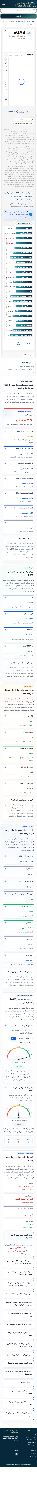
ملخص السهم (29, 193)
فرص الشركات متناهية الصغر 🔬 (23, 119)
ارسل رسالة (28, 354)
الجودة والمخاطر (28, 196)
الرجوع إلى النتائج (31, 24)
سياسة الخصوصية (31, 1437)
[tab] (24, 223)
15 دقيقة (28, 1038)
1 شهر (21, 1042)
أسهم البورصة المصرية (23, 21)
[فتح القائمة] (3, 4)
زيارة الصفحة (24, 216)
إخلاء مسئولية (32, 1442)
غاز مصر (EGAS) (18, 111)
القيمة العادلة (19, 193)
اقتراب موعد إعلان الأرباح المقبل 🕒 (22, 123)
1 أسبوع (29, 1042)
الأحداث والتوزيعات (16, 196)
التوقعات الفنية (29, 200)
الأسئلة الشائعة (18, 200)
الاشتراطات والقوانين (30, 1439)
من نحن (33, 1434)
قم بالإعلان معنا (31, 1456)
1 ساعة (20, 1038)
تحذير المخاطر (32, 1445)
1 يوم (13, 1038)
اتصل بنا (33, 1454)
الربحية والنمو (9, 193)
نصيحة (16, 1440)
